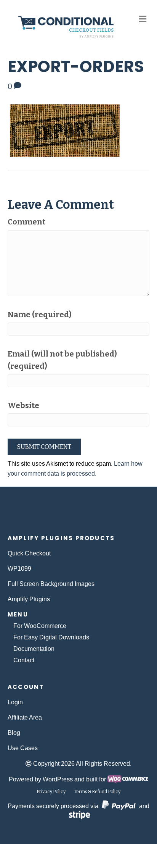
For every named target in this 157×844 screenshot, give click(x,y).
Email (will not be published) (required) (62, 360)
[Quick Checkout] (78, 514)
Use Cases (23, 748)
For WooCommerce (39, 626)
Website (23, 405)
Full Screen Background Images (51, 584)
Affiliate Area (25, 717)
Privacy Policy (51, 791)
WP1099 (19, 568)
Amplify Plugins (29, 599)
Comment (26, 221)
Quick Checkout (29, 553)
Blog (14, 732)
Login (15, 702)
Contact (23, 660)
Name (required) (40, 314)
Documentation (33, 649)
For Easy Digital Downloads (51, 637)
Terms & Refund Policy (97, 791)
